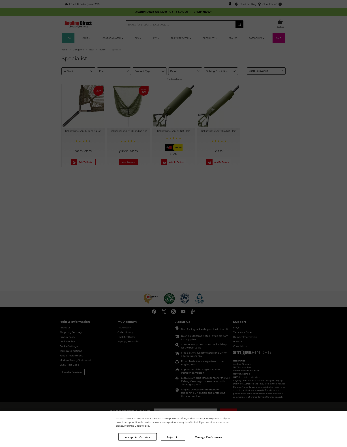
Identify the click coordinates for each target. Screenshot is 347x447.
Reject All (173, 437)
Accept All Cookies (137, 437)
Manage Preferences (208, 437)
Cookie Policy (142, 425)
